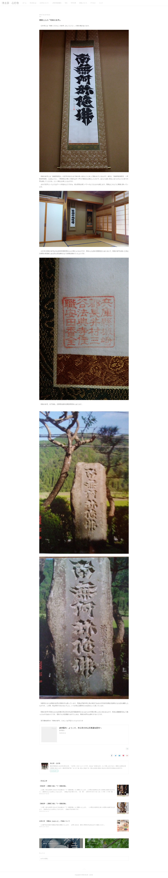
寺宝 (66, 3)
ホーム (24, 3)
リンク (101, 3)
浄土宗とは (33, 3)
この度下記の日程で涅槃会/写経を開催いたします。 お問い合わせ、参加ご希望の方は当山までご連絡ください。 (72, 825)
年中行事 (73, 3)
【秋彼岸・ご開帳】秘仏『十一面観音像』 (53, 786)
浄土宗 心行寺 (10, 3)
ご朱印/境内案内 (56, 3)
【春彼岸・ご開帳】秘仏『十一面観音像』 (53, 803)
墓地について (83, 3)
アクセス (93, 3)
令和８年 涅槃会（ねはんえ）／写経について (54, 821)
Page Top (84, 869)
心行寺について (44, 3)
